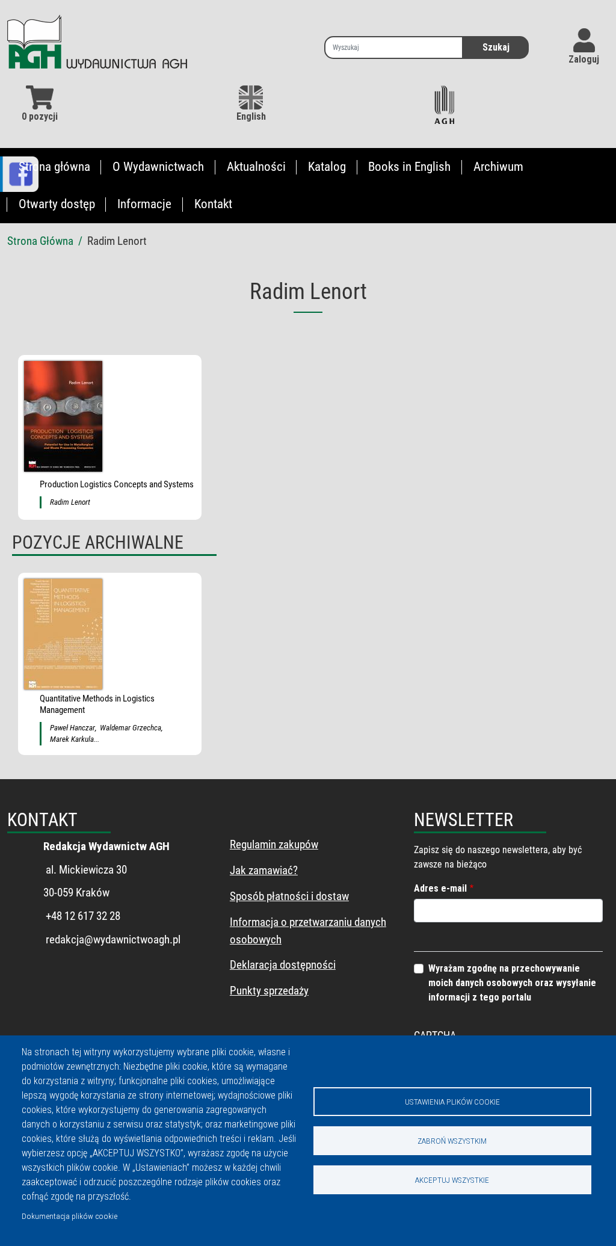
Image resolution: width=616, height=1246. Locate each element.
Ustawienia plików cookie (452, 1101)
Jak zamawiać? (264, 870)
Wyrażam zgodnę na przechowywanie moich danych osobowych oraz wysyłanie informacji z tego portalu (512, 983)
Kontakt (213, 204)
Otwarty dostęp (57, 204)
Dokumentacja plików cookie (69, 1216)
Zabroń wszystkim (452, 1141)
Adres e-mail (440, 888)
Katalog (327, 166)
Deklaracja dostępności (283, 965)
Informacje (144, 204)
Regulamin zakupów (274, 844)
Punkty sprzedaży (269, 991)
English (251, 116)
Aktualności (256, 166)
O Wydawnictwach (158, 166)
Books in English (409, 166)
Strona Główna (40, 241)
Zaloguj (583, 59)
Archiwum (498, 166)
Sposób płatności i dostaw (289, 896)
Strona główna (54, 166)
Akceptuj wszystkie (452, 1180)
